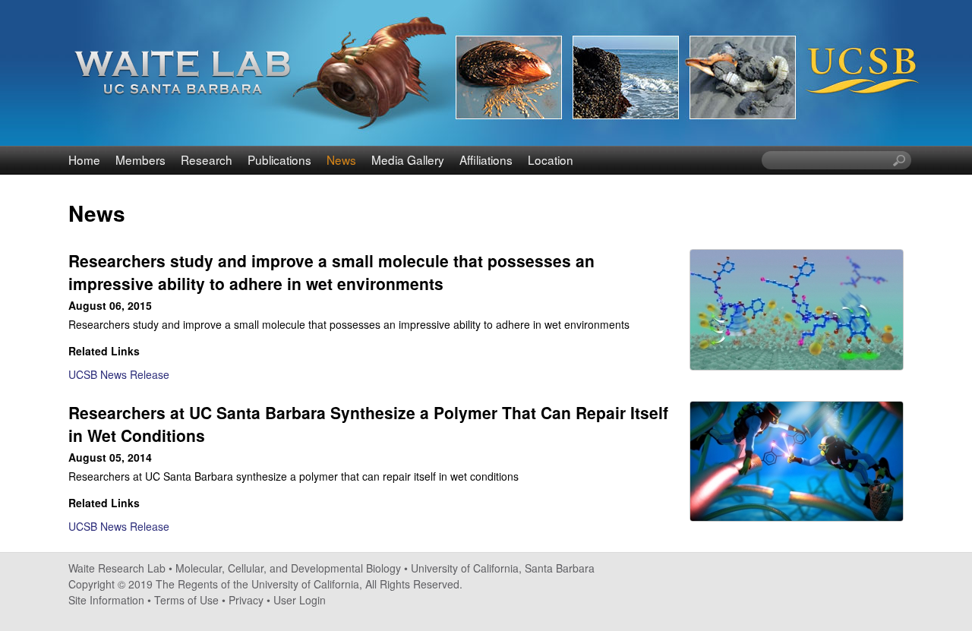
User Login (299, 599)
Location (550, 159)
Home (84, 159)
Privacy (246, 599)
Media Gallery (407, 159)
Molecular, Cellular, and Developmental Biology (288, 568)
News (341, 159)
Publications (279, 159)
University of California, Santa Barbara (503, 568)
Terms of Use (186, 599)
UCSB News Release (118, 374)
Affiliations (486, 159)
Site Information (106, 599)
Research (206, 159)
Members (140, 159)
